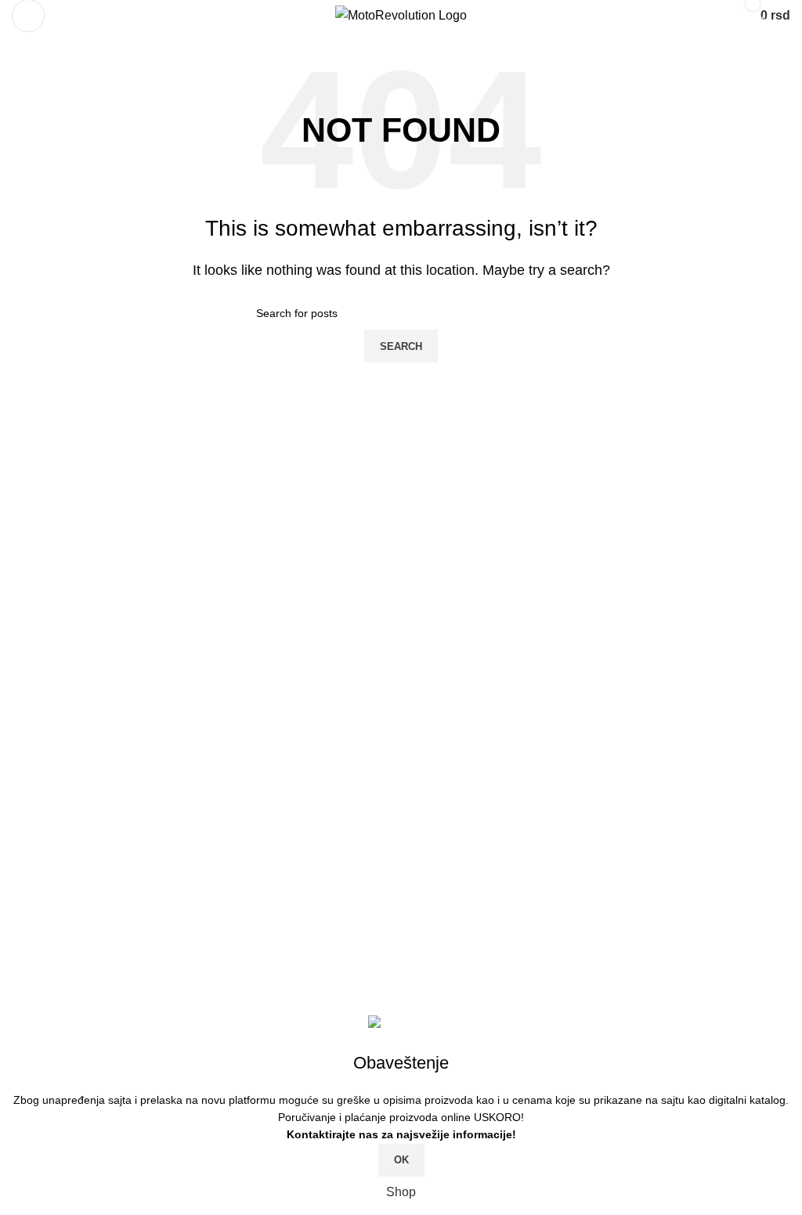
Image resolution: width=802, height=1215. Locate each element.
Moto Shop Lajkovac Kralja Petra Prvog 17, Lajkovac (172, 893)
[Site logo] (401, 14)
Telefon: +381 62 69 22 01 (98, 921)
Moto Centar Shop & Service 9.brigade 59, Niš (154, 834)
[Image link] (168, 747)
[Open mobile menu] (28, 15)
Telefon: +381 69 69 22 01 (98, 863)
